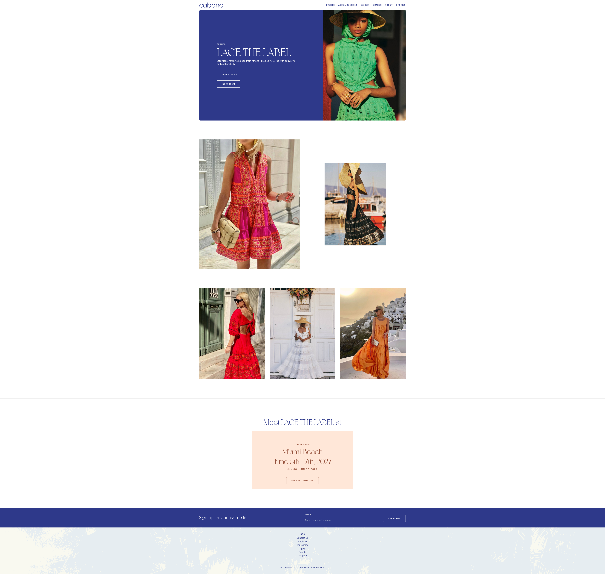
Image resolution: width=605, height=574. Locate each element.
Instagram (302, 545)
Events (330, 5)
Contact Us (302, 537)
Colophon (303, 555)
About (389, 5)
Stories (401, 5)
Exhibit (365, 5)
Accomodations (348, 5)
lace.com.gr (229, 74)
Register (302, 541)
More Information (302, 480)
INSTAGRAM (228, 84)
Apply (302, 548)
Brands (377, 5)
